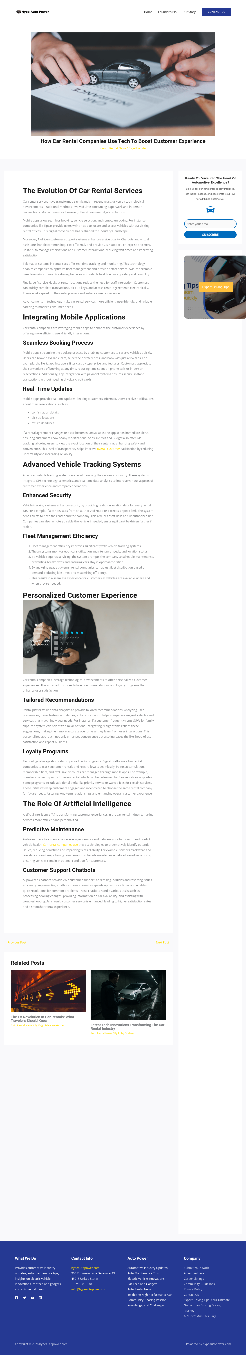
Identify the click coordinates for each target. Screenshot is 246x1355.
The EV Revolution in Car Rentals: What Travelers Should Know (42, 1019)
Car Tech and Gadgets (142, 1284)
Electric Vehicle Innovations (146, 1279)
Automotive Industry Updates (148, 1268)
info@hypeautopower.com (89, 1289)
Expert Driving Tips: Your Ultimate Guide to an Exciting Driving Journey (207, 1305)
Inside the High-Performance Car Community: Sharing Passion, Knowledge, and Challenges (150, 1300)
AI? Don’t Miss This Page (200, 1316)
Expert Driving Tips (215, 287)
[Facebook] (16, 1297)
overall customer (108, 449)
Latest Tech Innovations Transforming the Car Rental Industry (127, 1027)
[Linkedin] (40, 1297)
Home (148, 12)
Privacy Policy (193, 1289)
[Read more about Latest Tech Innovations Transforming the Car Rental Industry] (128, 995)
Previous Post (15, 942)
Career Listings (194, 1279)
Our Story (189, 12)
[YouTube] (32, 1297)
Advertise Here (194, 1273)
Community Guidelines (199, 1284)
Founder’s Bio (167, 12)
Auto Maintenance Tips (143, 1273)
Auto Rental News (114, 148)
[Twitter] (24, 1297)
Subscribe (210, 235)
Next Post (164, 942)
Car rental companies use (60, 845)
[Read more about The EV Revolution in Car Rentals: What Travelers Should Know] (48, 991)
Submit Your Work (196, 1268)
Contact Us (191, 1295)
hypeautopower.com (85, 1268)
